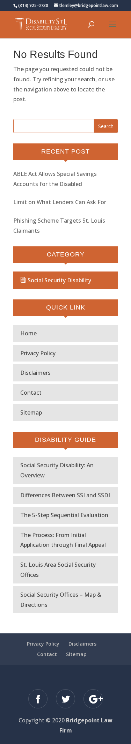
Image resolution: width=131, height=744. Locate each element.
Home (28, 333)
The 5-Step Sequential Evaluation (64, 515)
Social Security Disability (59, 280)
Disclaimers (35, 373)
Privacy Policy (38, 353)
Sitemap (31, 412)
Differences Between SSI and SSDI (65, 495)
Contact (31, 392)
